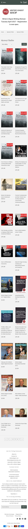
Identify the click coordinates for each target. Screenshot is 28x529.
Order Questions (14, 470)
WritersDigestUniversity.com (14, 460)
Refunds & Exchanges (9, 514)
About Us (14, 454)
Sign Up (24, 506)
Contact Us (14, 456)
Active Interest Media (15, 523)
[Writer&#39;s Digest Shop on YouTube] (25, 519)
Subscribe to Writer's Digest (14, 462)
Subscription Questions (14, 471)
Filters (24, 44)
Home (2, 32)
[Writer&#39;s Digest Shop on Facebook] (20, 519)
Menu (4, 2)
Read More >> (14, 494)
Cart (24, 2)
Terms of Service (9, 516)
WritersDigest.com (14, 458)
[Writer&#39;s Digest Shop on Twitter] (17, 519)
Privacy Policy (18, 516)
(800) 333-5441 (14, 478)
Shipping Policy (19, 514)
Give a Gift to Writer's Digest (14, 464)
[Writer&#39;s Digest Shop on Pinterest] (22, 519)
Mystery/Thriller (10, 32)
